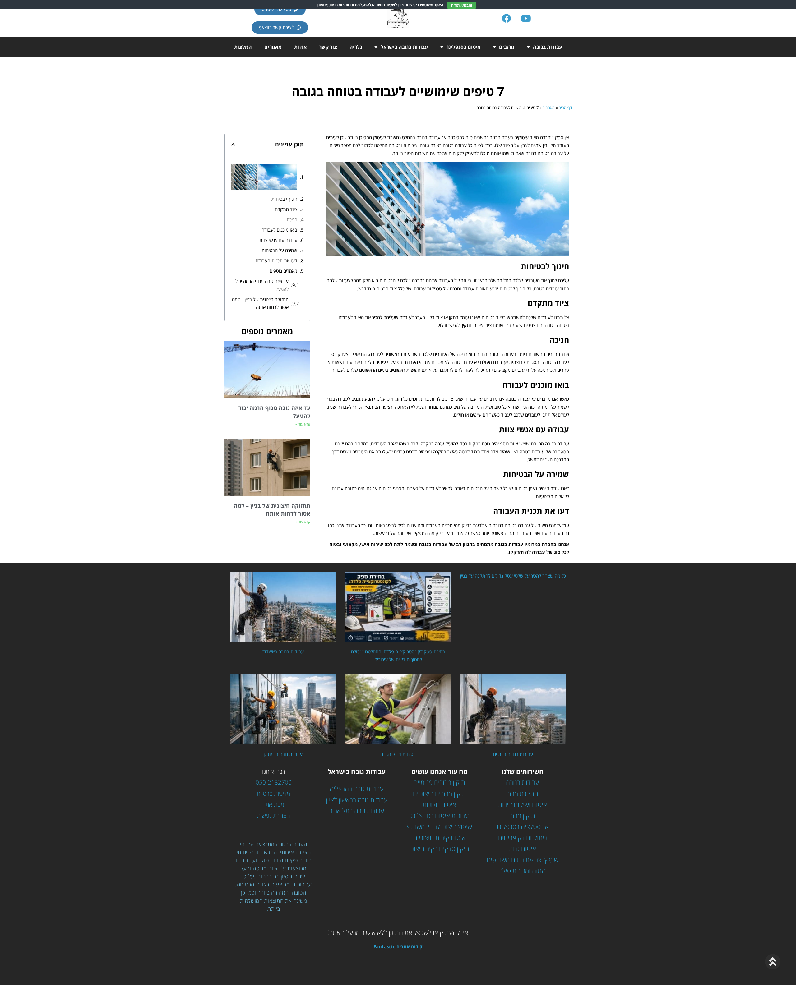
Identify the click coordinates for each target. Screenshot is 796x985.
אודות (300, 47)
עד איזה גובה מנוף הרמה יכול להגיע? (262, 285)
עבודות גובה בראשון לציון (356, 799)
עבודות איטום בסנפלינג (439, 815)
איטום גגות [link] (522, 848)
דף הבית (565, 107)
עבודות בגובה (547, 47)
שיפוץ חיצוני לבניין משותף (439, 826)
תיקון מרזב (522, 815)
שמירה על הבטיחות (279, 250)
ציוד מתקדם (286, 209)
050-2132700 (274, 782)
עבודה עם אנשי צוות (278, 240)
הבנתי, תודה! (461, 5)
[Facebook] (506, 18)
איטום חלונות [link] (439, 804)
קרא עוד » (302, 424)
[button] (233, 144)
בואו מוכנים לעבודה (279, 230)
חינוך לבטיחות (284, 199)
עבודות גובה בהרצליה (356, 788)
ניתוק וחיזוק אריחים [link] (522, 837)
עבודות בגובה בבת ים (513, 754)
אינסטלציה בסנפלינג (522, 826)
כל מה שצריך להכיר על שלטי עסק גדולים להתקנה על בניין (513, 576)
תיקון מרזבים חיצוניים (439, 793)
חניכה (292, 219)
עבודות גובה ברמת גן (283, 754)
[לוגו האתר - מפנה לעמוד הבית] (398, 18)
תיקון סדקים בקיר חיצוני (439, 848)
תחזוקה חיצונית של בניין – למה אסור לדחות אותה (260, 303)
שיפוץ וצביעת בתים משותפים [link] (522, 859)
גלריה (355, 47)
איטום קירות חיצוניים (439, 837)
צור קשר (328, 47)
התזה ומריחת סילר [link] (522, 870)
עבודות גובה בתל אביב (356, 810)
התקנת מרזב (522, 793)
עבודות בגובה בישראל (404, 47)
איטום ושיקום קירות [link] (522, 804)
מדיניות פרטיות (273, 793)
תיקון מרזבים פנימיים (439, 782)
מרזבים (506, 47)
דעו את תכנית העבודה (276, 260)
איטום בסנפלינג (463, 47)
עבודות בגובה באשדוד (283, 651)
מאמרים (273, 47)
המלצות (243, 47)
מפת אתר (273, 804)
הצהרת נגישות (273, 816)
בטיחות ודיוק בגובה (398, 754)
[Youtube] (526, 18)
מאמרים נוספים (283, 271)
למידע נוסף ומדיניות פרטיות (339, 4)
